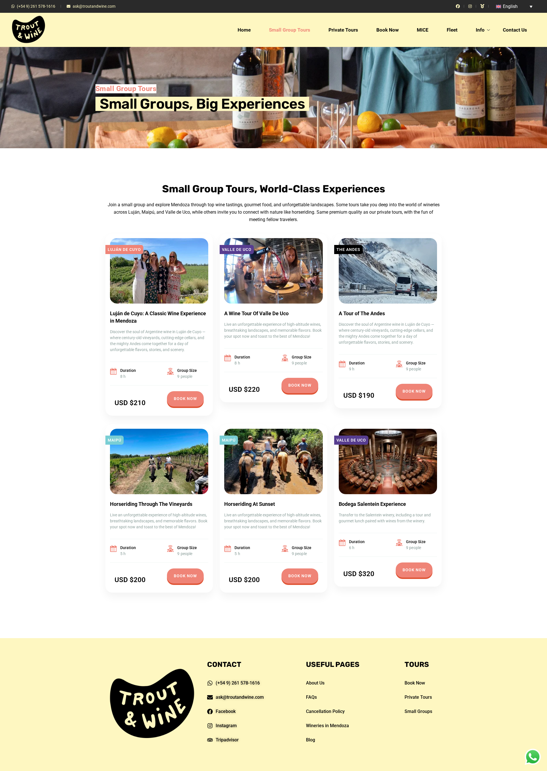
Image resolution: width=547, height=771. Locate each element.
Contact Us (515, 30)
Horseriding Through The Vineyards (151, 504)
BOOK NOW (185, 398)
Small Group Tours (289, 30)
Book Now (387, 30)
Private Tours (343, 30)
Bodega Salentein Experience (372, 504)
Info (480, 30)
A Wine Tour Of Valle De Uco (256, 313)
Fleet (452, 30)
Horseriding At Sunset (249, 504)
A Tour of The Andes (362, 313)
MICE (422, 30)
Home (244, 30)
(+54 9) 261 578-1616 (36, 6)
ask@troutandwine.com (94, 6)
